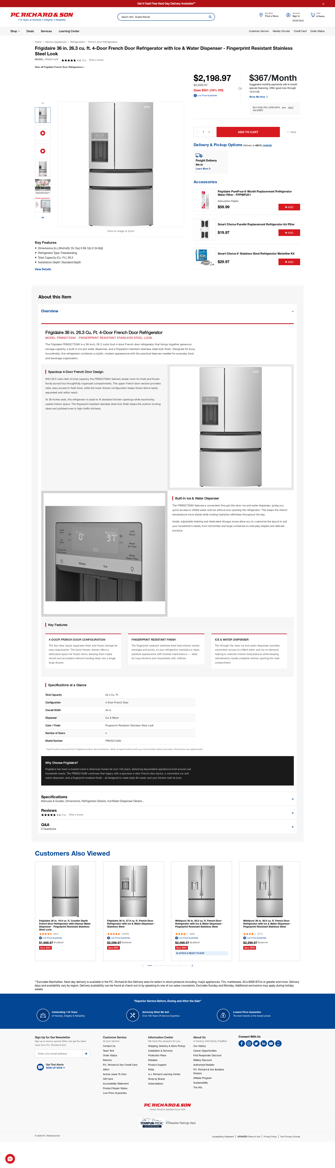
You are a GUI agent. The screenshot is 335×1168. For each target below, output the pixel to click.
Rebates (152, 1060)
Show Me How (257, 96)
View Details (43, 269)
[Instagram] (249, 1043)
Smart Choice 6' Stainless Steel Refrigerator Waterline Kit (256, 253)
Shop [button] (13, 31)
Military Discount (202, 1060)
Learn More (202, 168)
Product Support (157, 1064)
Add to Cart (248, 132)
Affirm (106, 1069)
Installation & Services (160, 1050)
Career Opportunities (205, 1050)
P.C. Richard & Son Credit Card (120, 1064)
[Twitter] (256, 1043)
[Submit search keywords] (210, 17)
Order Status (317, 31)
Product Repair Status (115, 1088)
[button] (43, 216)
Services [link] (46, 31)
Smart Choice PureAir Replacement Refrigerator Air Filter (256, 224)
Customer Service (259, 31)
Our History (199, 1045)
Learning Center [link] (69, 31)
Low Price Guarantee (207, 95)
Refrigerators (77, 41)
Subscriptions (155, 1083)
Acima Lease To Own (114, 1074)
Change (267, 145)
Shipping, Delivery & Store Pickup (166, 1045)
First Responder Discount (207, 1055)
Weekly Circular (281, 31)
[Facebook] (242, 1043)
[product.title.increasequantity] (209, 132)
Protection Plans (157, 1055)
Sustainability (200, 1082)
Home (38, 41)
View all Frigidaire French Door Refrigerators (59, 67)
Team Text (108, 1050)
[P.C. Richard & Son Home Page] (167, 1105)
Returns (107, 1060)
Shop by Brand (156, 1078)
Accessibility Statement (116, 1083)
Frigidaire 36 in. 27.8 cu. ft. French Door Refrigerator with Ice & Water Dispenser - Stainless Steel (131, 923)
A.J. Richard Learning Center (164, 1074)
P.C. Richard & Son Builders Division (208, 1071)
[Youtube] (271, 1043)
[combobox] (166, 17)
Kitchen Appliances (55, 41)
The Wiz (197, 1087)
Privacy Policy (270, 1136)
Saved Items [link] (298, 20)
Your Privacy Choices (290, 1136)
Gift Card (108, 1078)
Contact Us (109, 1045)
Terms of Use (248, 1136)
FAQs (151, 1069)
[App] (278, 1043)
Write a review (96, 59)
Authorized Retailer (203, 1064)
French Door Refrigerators (102, 41)
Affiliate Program (202, 1077)
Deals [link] (30, 31)
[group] (43, 115)
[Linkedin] (263, 1043)
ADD (290, 207)
